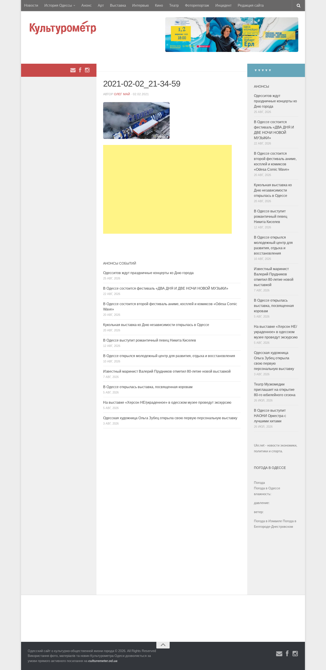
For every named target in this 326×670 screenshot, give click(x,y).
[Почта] (73, 70)
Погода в (267, 488)
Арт (101, 5)
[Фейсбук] (80, 70)
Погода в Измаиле (268, 521)
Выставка (118, 5)
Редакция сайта (251, 5)
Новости (31, 5)
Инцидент (223, 5)
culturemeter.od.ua (102, 661)
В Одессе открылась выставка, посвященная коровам (147, 387)
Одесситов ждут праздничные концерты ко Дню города (148, 273)
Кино (159, 5)
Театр (174, 5)
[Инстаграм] (87, 70)
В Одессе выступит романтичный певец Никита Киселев (149, 340)
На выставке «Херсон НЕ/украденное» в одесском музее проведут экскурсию (167, 402)
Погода (259, 482)
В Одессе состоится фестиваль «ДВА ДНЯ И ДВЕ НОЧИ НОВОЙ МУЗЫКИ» (165, 288)
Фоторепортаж (197, 5)
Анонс (86, 5)
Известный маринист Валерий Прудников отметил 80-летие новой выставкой (167, 371)
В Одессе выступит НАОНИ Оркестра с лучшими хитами (270, 416)
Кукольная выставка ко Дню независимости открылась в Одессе (156, 325)
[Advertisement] (167, 189)
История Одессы (58, 5)
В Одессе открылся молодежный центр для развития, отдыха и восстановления (169, 356)
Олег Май (122, 94)
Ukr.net (259, 445)
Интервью (140, 5)
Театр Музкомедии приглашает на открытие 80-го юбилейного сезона (274, 389)
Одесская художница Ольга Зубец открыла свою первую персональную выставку (170, 418)
